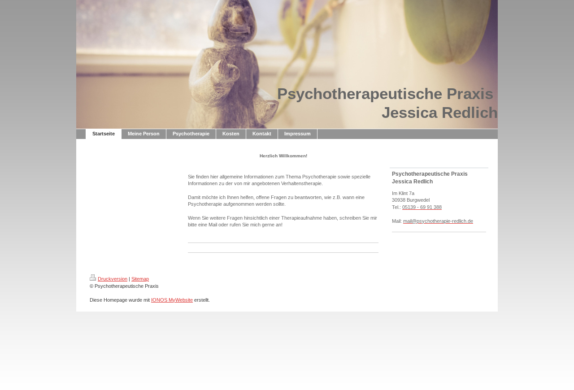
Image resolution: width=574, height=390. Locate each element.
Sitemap (140, 279)
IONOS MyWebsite (172, 300)
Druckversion (112, 279)
